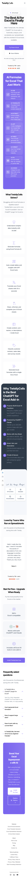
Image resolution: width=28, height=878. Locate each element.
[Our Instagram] (10, 875)
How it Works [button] (15, 53)
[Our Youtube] (17, 875)
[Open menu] (24, 3)
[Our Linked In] (14, 875)
